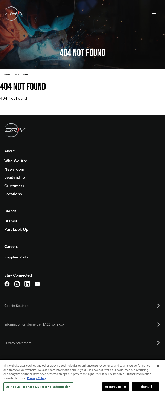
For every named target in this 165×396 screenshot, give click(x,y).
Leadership (14, 177)
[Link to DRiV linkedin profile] (27, 284)
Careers (11, 246)
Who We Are (15, 161)
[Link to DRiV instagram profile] (17, 284)
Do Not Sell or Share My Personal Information (38, 387)
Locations (13, 194)
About (9, 151)
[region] (82, 377)
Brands (10, 211)
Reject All (145, 387)
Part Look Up (16, 229)
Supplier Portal (16, 257)
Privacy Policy (36, 378)
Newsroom (14, 169)
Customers (14, 186)
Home (7, 74)
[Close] (158, 366)
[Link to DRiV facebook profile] (7, 284)
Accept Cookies (116, 387)
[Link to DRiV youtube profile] (37, 284)
